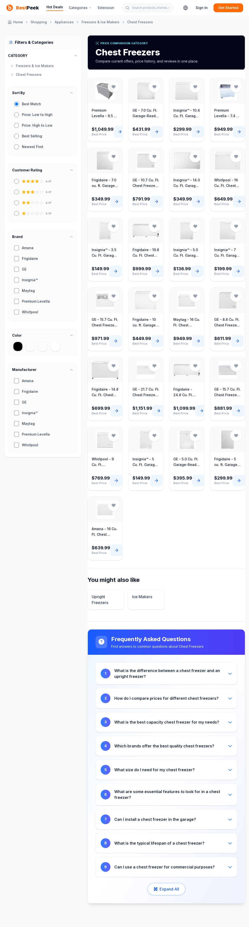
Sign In (202, 8)
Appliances (64, 22)
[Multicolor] (30, 346)
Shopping (39, 22)
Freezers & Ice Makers (100, 22)
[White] (55, 346)
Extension (106, 8)
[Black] (18, 346)
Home (18, 22)
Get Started (228, 8)
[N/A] (42, 346)
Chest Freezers (140, 22)
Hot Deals (54, 7)
